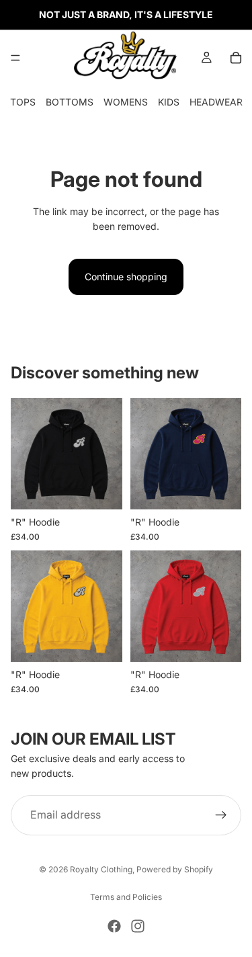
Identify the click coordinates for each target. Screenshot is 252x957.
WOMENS (125, 102)
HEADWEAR (216, 102)
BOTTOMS (69, 102)
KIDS (168, 102)
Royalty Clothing (101, 869)
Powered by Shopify (174, 869)
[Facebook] (114, 926)
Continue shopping (126, 276)
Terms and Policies (126, 897)
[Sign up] (221, 815)
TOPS (23, 102)
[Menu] (15, 57)
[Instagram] (138, 926)
